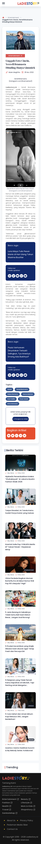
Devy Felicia (10, 473)
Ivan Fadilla (11, 399)
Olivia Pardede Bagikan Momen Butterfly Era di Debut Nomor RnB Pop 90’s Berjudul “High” (19, 581)
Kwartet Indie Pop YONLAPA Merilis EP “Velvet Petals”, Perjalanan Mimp (20, 547)
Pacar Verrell (24, 399)
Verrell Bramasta (28, 87)
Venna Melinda (11, 125)
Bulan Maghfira (14, 72)
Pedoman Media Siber (17, 825)
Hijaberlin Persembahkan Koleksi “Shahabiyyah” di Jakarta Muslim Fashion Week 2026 (20, 479)
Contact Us (12, 829)
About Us (11, 820)
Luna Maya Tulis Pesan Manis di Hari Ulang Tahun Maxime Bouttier (20, 254)
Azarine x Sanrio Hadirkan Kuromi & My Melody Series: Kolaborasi (19, 749)
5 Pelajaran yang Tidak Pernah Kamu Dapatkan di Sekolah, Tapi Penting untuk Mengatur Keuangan (19, 683)
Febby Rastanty (12, 394)
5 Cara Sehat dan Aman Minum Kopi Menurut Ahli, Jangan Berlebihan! (19, 716)
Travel (5, 809)
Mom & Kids (27, 806)
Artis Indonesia (12, 404)
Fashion (31, 468)
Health (5, 806)
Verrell (9, 389)
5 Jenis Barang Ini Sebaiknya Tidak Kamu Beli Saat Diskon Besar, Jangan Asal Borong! (18, 615)
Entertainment (13, 17)
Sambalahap (8, 813)
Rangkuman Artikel (21, 419)
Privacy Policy (26, 820)
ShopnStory (27, 809)
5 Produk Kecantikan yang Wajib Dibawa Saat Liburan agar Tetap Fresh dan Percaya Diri (19, 649)
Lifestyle (31, 502)
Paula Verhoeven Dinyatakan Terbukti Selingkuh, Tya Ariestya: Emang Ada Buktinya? (19, 352)
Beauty (31, 638)
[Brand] (28, 3)
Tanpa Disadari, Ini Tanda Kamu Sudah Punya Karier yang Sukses (19, 511)
